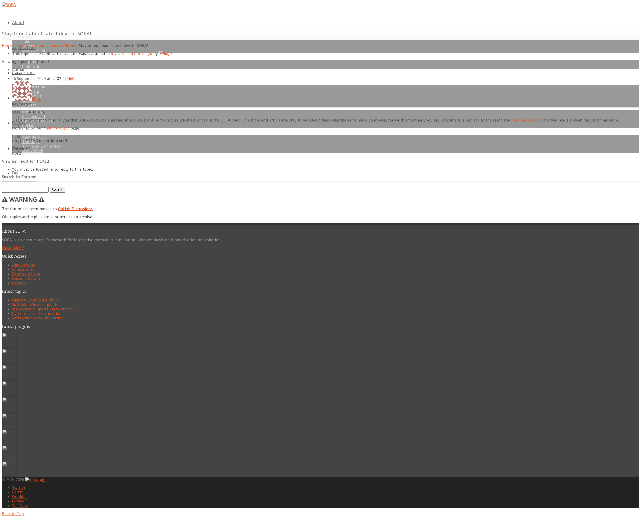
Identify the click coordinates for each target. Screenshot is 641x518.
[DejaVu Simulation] (9, 362)
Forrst (17, 492)
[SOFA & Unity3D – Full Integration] (9, 395)
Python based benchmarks (36, 313)
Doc (15, 173)
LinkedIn (20, 501)
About (18, 22)
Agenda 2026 (34, 137)
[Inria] (36, 479)
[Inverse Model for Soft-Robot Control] (9, 475)
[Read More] (13, 248)
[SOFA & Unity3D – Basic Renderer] (9, 411)
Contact (19, 283)
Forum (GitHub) (26, 274)
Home (7, 45)
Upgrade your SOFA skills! (36, 300)
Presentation (33, 87)
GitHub (29, 125)
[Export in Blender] (9, 459)
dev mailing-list (527, 120)
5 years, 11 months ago (131, 53)
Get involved (33, 116)
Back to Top (13, 513)
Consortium (23, 72)
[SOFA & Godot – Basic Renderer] (9, 427)
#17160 (68, 78)
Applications (23, 265)
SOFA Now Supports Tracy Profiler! (43, 309)
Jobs (26, 41)
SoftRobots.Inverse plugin (35, 304)
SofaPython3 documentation (38, 318)
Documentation (26, 278)
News (26, 37)
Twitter (18, 487)
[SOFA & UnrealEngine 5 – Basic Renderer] (9, 378)
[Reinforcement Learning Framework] (9, 443)
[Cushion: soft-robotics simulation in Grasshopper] (9, 346)
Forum (22, 45)
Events (18, 122)
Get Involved (56, 128)
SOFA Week (32, 151)
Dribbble (20, 496)
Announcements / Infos (53, 45)
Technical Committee (41, 146)
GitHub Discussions (75, 209)
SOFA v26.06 (33, 50)
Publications (33, 66)
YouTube (20, 505)
